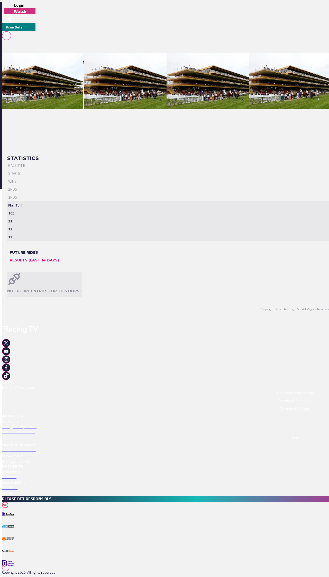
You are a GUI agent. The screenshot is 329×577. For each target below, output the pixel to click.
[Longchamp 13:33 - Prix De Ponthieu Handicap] (40, 62)
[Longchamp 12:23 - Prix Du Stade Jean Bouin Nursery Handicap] (135, 62)
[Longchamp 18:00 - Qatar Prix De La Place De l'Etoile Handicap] (218, 62)
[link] (42, 62)
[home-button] (7, 18)
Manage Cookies (16, 461)
